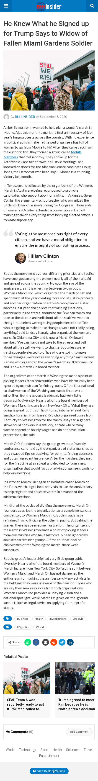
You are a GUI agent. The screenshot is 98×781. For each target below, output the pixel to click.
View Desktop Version (51, 771)
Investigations (58, 618)
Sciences (72, 750)
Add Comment (79, 731)
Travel (88, 750)
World (40, 627)
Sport (44, 750)
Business (22, 618)
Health (39, 618)
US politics (23, 627)
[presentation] (87, 691)
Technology (27, 750)
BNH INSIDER (25, 116)
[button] (6, 6)
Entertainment (49, 756)
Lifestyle (78, 618)
